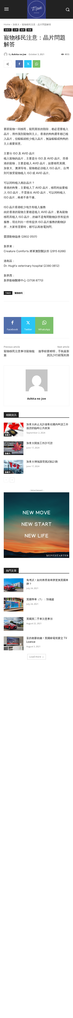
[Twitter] (28, 64)
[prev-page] (6, 480)
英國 (29, 29)
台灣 (15, 29)
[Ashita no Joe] (6, 54)
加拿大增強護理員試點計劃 (42, 461)
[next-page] (12, 480)
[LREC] (36, 556)
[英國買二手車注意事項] (13, 624)
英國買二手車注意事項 (39, 618)
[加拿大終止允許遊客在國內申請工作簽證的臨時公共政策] (13, 429)
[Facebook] (19, 64)
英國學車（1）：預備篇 (40, 599)
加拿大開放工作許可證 (39, 443)
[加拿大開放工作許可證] (13, 448)
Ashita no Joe (19, 54)
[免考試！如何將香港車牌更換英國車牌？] (13, 585)
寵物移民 (19, 292)
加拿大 (16, 24)
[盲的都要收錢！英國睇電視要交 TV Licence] (13, 643)
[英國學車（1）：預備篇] (13, 604)
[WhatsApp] (36, 64)
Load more (35, 656)
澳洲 (22, 29)
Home (7, 24)
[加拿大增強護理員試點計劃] (13, 467)
